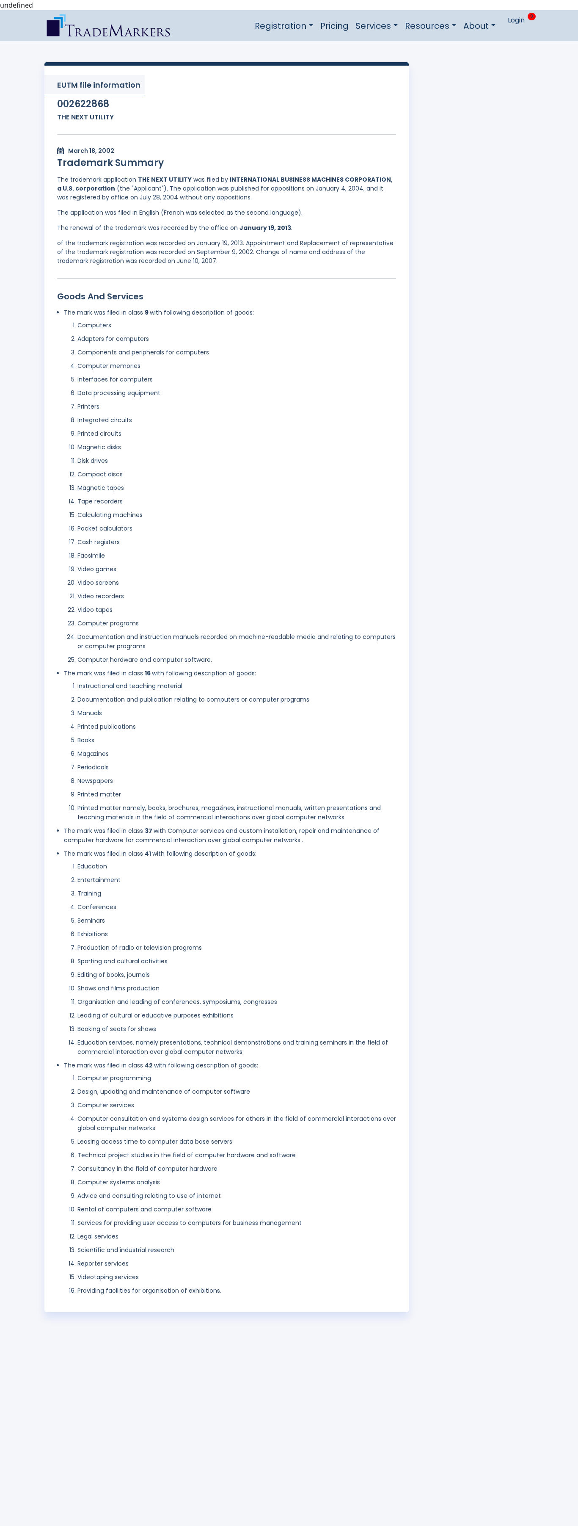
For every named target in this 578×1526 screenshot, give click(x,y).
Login (516, 20)
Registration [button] (280, 26)
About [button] (476, 26)
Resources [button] (427, 26)
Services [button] (373, 26)
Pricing (334, 26)
